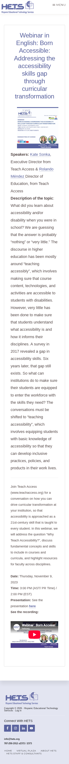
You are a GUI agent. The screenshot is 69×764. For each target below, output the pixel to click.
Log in (18, 710)
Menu (61, 5)
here (32, 606)
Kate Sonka (40, 154)
